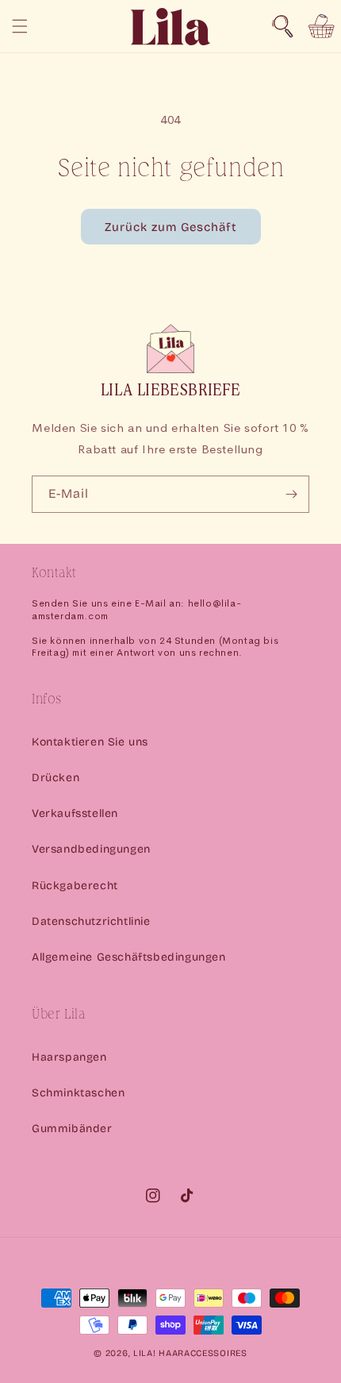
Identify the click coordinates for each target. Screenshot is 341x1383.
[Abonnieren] (291, 494)
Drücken (55, 777)
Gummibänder (72, 1128)
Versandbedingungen (91, 849)
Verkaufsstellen (75, 813)
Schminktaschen (78, 1093)
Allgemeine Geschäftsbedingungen (129, 957)
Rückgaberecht (75, 885)
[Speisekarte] (19, 26)
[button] (282, 26)
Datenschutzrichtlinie (91, 921)
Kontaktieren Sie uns (90, 742)
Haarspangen (69, 1057)
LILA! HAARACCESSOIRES (190, 1353)
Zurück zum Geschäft (171, 227)
